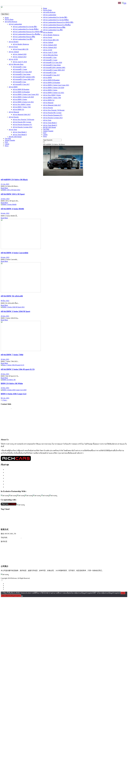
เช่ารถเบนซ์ (20, 525)
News (6, 146)
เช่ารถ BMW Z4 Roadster (21, 92)
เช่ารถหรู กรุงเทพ (95, 521)
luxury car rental (33, 513)
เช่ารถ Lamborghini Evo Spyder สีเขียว (25, 29)
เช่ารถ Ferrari (13, 47)
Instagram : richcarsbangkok (11, 420)
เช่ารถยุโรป (60, 521)
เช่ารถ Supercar (110, 517)
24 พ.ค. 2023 (5, 199)
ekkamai (15, 513)
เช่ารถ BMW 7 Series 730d (22, 107)
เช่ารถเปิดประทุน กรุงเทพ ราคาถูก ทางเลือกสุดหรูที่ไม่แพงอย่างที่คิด (31, 484)
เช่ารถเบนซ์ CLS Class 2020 (22, 72)
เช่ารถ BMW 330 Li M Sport (13, 194)
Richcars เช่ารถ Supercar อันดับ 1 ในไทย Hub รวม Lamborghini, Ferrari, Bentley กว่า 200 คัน (40, 472)
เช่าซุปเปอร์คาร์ (79, 517)
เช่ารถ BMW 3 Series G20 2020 (23, 97)
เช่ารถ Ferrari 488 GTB (20, 49)
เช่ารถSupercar (101, 517)
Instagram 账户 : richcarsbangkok (13, 546)
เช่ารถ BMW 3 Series (20, 99)
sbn (10, 516)
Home (7, 17)
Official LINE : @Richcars (10, 416)
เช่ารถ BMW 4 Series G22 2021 (23, 102)
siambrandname (14, 516)
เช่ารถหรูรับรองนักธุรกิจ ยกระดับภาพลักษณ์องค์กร (24, 478)
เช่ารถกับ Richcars (11, 21)
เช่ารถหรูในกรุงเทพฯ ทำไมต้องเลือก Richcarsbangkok (25, 475)
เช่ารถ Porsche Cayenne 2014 (22, 127)
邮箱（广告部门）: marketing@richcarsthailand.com (20, 558)
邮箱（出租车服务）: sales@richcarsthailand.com (19, 554)
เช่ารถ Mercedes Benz (16, 64)
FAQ (6, 142)
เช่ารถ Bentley (13, 42)
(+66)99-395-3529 (28, 538)
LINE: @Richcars (22, 3)
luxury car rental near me (80, 514)
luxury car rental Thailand (110, 513)
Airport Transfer (10, 140)
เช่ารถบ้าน (31, 521)
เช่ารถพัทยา (47, 521)
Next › (5, 400)
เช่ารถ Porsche (14, 117)
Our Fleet (8, 138)
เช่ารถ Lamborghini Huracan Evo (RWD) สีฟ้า (28, 32)
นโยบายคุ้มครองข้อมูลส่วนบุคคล (11, 595)
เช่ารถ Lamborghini (15, 24)
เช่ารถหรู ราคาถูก (105, 521)
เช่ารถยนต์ (53, 521)
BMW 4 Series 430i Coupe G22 (13, 394)
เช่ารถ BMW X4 (18, 109)
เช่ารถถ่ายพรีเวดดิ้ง (16, 521)
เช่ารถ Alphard (14, 52)
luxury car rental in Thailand (67, 513)
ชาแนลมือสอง (47, 516)
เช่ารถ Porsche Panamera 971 (22, 124)
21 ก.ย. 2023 (5, 184)
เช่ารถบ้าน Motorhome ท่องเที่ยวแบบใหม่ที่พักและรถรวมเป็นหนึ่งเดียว (31, 487)
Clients (7, 144)
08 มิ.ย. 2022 (5, 300)
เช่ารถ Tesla (13, 129)
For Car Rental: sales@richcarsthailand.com (17, 428)
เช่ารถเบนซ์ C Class (19, 67)
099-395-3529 (17, 408)
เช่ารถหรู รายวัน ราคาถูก (9, 525)
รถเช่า (52, 516)
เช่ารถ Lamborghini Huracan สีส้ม (24, 37)
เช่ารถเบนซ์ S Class (19, 82)
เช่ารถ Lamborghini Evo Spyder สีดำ (25, 27)
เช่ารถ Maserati (14, 112)
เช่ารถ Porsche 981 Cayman (22, 122)
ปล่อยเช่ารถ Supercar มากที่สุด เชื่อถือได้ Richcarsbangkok (27, 481)
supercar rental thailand (32, 517)
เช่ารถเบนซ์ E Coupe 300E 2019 (23, 79)
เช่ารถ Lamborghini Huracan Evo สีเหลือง (26, 34)
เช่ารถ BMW (13, 87)
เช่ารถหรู (84, 520)
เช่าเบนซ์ (44, 525)
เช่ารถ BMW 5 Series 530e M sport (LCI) (17, 369)
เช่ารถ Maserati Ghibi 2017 (22, 114)
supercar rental (23, 517)
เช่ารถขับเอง (117, 517)
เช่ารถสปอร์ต (71, 520)
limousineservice (21, 513)
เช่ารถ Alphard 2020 (19, 54)
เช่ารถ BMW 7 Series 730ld (12, 355)
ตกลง (123, 593)
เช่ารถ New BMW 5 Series (21, 104)
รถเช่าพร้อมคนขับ (59, 517)
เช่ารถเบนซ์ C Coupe (20, 69)
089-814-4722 (8, 3)
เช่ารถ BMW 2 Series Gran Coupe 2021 (26, 94)
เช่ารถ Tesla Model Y (20, 134)
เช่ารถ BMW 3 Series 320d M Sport (15, 311)
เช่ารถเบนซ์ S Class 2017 (21, 84)
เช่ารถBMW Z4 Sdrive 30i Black (14, 180)
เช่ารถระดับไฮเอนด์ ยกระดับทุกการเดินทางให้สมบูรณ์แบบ (27, 469)
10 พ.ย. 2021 (5, 388)
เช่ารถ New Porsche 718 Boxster (23, 119)
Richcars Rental (6, 412)
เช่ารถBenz (86, 517)
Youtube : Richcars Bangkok (11, 424)
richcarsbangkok (5, 517)
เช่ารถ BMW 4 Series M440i (12, 209)
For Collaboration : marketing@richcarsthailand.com (20, 431)
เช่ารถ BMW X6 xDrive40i (12, 296)
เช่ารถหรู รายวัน (114, 521)
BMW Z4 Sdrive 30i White (12, 383)
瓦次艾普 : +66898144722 (10, 562)
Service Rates (9, 19)
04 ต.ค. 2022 (5, 213)
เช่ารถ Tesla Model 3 (20, 132)
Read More (4, 188)
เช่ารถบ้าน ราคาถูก (39, 521)
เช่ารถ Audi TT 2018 (20, 62)
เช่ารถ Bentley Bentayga (21, 44)
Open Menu (5, 14)
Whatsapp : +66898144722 (10, 435)
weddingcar (41, 516)
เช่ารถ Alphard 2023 (19, 57)
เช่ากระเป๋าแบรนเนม (70, 516)
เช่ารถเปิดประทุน (34, 524)
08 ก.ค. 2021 (5, 398)
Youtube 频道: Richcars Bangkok (13, 550)
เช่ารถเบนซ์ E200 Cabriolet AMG (24, 77)
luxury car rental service (92, 514)
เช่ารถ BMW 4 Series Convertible (14, 253)
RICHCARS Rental (15, 137)
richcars (123, 514)
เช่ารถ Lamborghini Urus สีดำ (23, 39)
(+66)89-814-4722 (14, 538)
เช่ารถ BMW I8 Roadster (21, 89)
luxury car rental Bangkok (51, 514)
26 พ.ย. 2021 (5, 316)
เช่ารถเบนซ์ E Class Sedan (21, 74)
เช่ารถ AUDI (13, 59)
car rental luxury (9, 513)
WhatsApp (34, 3)
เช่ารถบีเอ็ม (25, 521)
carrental (3, 513)
